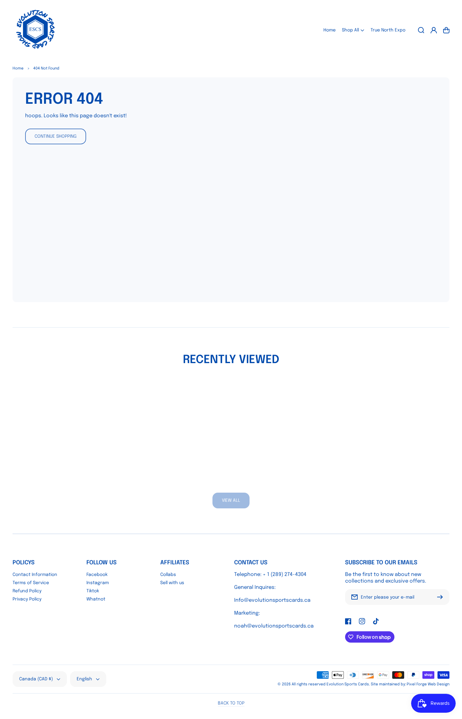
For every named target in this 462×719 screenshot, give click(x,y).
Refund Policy (27, 591)
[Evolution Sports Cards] (35, 30)
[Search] (421, 30)
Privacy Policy (27, 599)
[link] (231, 500)
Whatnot (95, 599)
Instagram (97, 583)
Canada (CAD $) (36, 679)
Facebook (96, 574)
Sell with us (172, 583)
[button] (353, 30)
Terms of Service (31, 583)
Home (18, 68)
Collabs (168, 574)
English (84, 679)
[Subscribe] (441, 597)
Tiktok (92, 591)
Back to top (231, 703)
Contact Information (35, 574)
